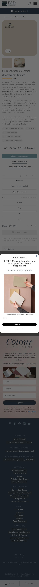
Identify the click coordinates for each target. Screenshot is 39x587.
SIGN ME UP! (19, 324)
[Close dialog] (37, 256)
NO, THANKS (19, 328)
